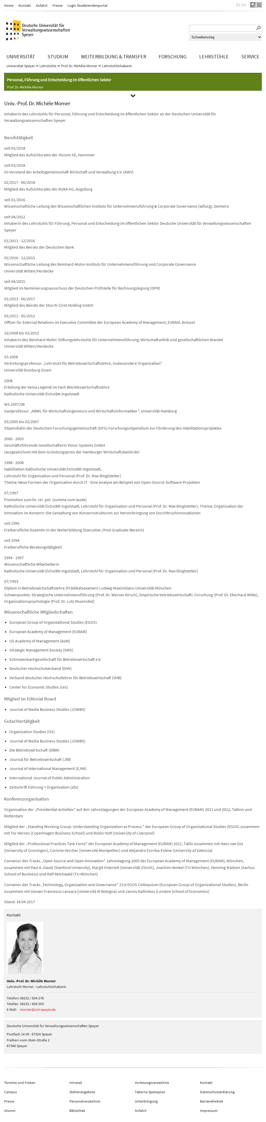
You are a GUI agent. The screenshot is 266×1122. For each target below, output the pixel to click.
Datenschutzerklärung (217, 1092)
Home (9, 5)
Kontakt (24, 5)
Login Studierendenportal (88, 5)
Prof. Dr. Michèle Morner (79, 66)
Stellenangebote (82, 1092)
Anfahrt (42, 5)
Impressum (209, 1110)
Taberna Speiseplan (150, 1092)
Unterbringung (146, 1101)
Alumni (9, 1110)
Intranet (75, 1082)
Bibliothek (77, 1110)
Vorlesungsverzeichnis (152, 1082)
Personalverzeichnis (84, 1101)
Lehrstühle (47, 66)
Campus (10, 1092)
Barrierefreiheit (211, 1101)
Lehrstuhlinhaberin (117, 66)
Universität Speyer (20, 66)
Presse (57, 5)
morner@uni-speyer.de (38, 1009)
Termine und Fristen (19, 1082)
